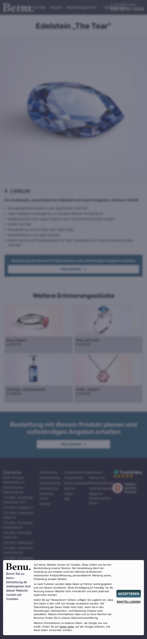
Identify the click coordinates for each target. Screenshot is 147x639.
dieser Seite (67, 626)
